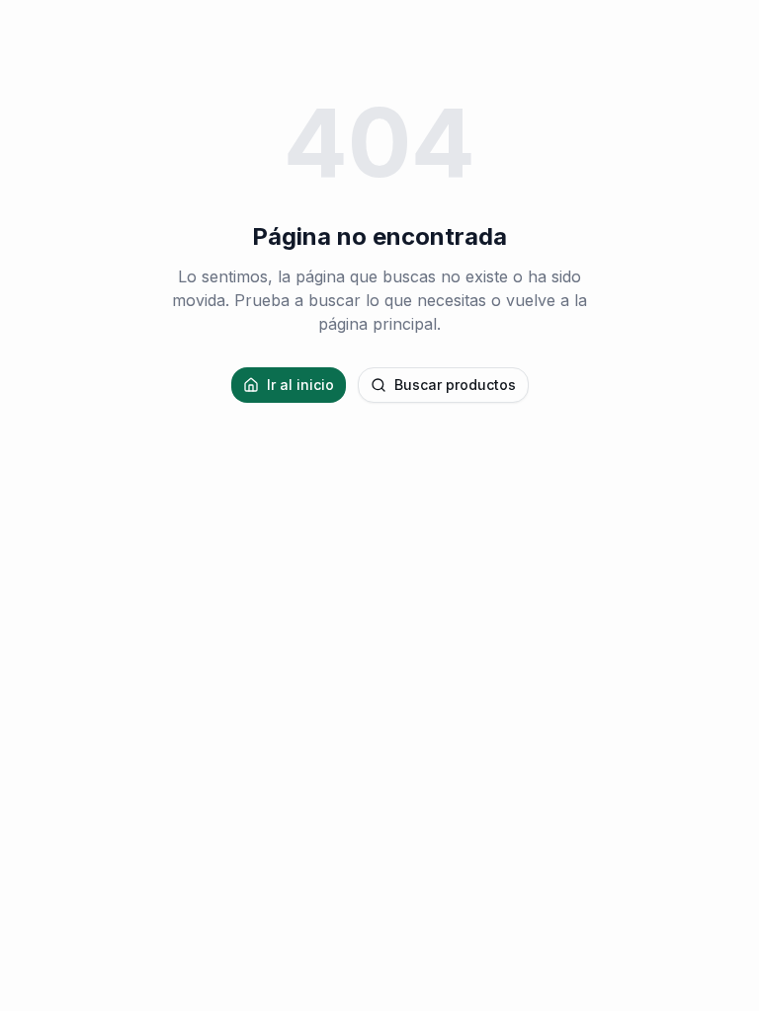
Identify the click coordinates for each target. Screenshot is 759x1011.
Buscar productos (455, 384)
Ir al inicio (300, 384)
